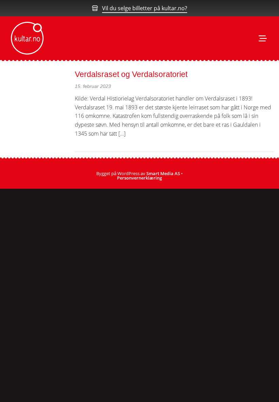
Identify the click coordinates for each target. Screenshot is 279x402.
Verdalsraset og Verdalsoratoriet (131, 74)
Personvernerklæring (139, 178)
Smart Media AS (163, 173)
